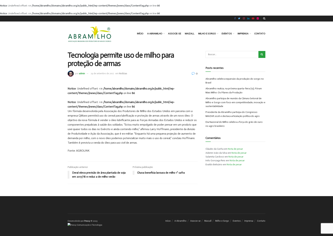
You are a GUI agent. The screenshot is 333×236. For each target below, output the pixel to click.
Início (140, 33)
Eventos (227, 33)
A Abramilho (154, 33)
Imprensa (243, 33)
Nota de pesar (235, 148)
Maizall (189, 33)
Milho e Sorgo (207, 33)
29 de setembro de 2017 (102, 73)
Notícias (123, 73)
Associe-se (174, 33)
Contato (259, 33)
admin (82, 73)
